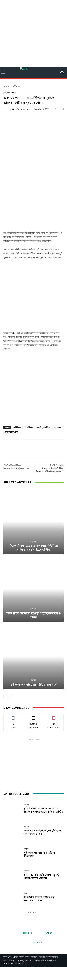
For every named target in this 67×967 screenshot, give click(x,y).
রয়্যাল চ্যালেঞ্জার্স (11, 432)
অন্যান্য (33, 541)
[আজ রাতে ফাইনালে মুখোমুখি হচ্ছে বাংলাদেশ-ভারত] (33, 589)
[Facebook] (15, 933)
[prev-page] (5, 696)
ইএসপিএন (29, 427)
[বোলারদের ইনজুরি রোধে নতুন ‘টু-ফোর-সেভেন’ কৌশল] (12, 875)
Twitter (48, 933)
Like (13, 716)
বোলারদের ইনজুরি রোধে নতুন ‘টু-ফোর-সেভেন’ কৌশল (42, 876)
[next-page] (11, 696)
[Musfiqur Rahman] (6, 109)
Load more (32, 912)
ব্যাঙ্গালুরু (57, 427)
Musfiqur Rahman (22, 109)
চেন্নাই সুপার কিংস (43, 427)
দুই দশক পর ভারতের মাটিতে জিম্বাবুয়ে (34, 685)
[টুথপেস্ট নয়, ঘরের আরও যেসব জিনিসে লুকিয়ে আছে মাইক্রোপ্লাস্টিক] (33, 521)
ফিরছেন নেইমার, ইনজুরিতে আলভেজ (16, 468)
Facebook (27, 933)
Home (6, 86)
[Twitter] (38, 933)
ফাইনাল (33, 609)
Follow (34, 716)
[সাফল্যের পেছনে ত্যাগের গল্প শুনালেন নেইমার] (12, 897)
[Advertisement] (33, 33)
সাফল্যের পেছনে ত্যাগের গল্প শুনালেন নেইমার (39, 899)
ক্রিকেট (13, 93)
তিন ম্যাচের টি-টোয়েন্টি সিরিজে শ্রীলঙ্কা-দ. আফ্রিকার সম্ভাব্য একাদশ (49, 469)
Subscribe (54, 716)
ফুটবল (26, 893)
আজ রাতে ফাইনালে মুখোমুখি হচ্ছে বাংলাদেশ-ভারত (33, 615)
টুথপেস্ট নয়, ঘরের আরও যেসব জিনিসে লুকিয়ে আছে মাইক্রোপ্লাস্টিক (33, 548)
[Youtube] (27, 942)
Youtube (38, 942)
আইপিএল (16, 86)
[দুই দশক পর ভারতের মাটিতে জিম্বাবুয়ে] (33, 656)
